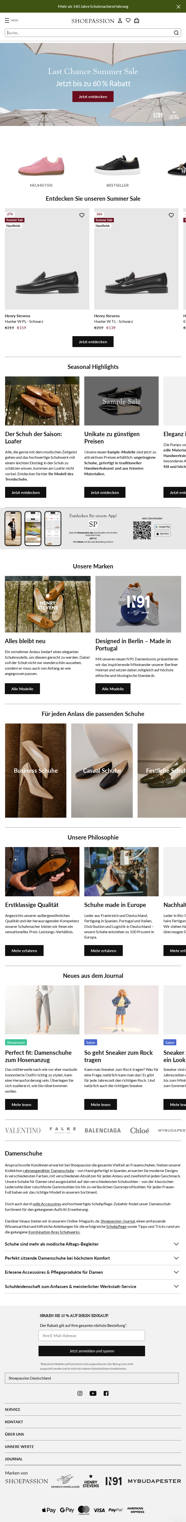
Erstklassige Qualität (32, 904)
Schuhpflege (116, 1226)
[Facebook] (106, 1393)
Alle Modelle (22, 688)
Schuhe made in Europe (115, 904)
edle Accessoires (47, 1203)
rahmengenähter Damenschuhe (48, 1170)
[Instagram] (80, 1393)
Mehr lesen (21, 1104)
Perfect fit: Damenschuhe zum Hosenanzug (38, 1056)
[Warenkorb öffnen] (136, 20)
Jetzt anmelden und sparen (92, 1350)
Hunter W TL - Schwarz (113, 321)
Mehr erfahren (24, 950)
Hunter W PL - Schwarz (24, 321)
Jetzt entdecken (93, 96)
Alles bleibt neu (25, 640)
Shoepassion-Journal (118, 1221)
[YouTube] (93, 1393)
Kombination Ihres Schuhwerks (54, 1232)
